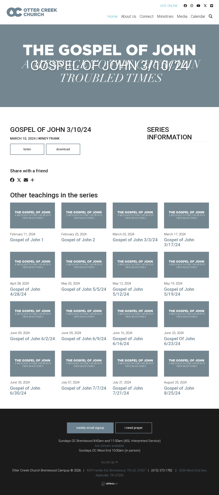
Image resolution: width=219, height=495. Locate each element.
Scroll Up (108, 462)
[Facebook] (185, 6)
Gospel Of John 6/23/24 (179, 341)
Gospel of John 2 (78, 239)
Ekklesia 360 (109, 484)
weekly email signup (90, 428)
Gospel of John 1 (27, 239)
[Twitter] (205, 6)
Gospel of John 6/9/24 (83, 338)
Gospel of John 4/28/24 (25, 292)
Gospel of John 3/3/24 (135, 239)
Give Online (169, 6)
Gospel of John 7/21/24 (128, 391)
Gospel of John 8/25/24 (179, 391)
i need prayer (134, 428)
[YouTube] (198, 6)
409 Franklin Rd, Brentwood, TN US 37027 (116, 470)
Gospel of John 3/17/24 (179, 242)
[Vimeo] (211, 6)
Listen (27, 149)
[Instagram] (191, 6)
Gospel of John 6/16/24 (128, 341)
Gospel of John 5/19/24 (179, 292)
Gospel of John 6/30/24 (25, 391)
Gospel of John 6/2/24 (32, 338)
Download (63, 149)
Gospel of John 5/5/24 (83, 289)
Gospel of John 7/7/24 (83, 388)
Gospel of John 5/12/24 (128, 292)
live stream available (109, 446)
